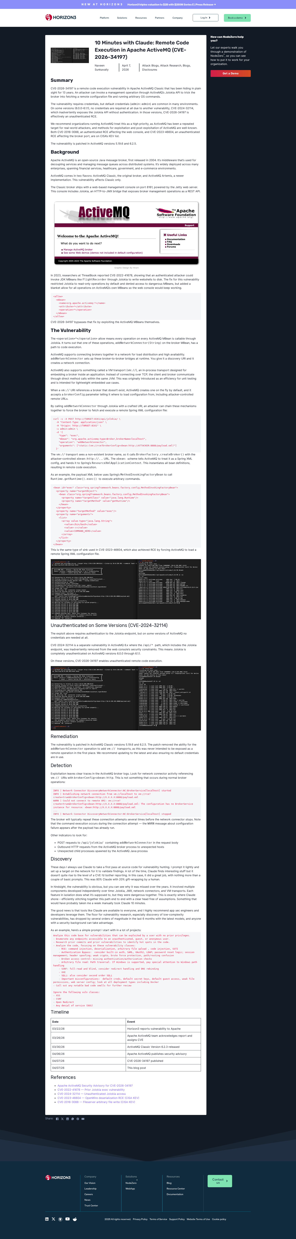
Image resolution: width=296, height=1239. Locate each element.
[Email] (82, 1118)
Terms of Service (158, 1219)
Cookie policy (219, 1219)
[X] (62, 1118)
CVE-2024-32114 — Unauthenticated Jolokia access (92, 1093)
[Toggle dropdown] (209, 18)
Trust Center (91, 1205)
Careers (88, 1194)
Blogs (186, 65)
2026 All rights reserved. (118, 1219)
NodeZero (132, 1183)
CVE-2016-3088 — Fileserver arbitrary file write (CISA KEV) (96, 1102)
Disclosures (149, 69)
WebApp (130, 1188)
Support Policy (177, 1219)
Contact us (218, 1181)
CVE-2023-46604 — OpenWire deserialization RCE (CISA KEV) (98, 1098)
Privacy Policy (140, 1219)
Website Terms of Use (198, 1219)
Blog (169, 1183)
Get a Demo (231, 73)
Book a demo (235, 18)
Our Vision (89, 1183)
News (87, 1200)
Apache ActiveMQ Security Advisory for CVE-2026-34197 (95, 1085)
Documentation (175, 1194)
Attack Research (170, 65)
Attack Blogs (150, 65)
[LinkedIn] (67, 1118)
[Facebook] (57, 1118)
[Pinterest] (77, 1118)
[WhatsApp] (72, 1118)
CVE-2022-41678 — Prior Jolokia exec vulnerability (91, 1089)
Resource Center (176, 1188)
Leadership (90, 1188)
